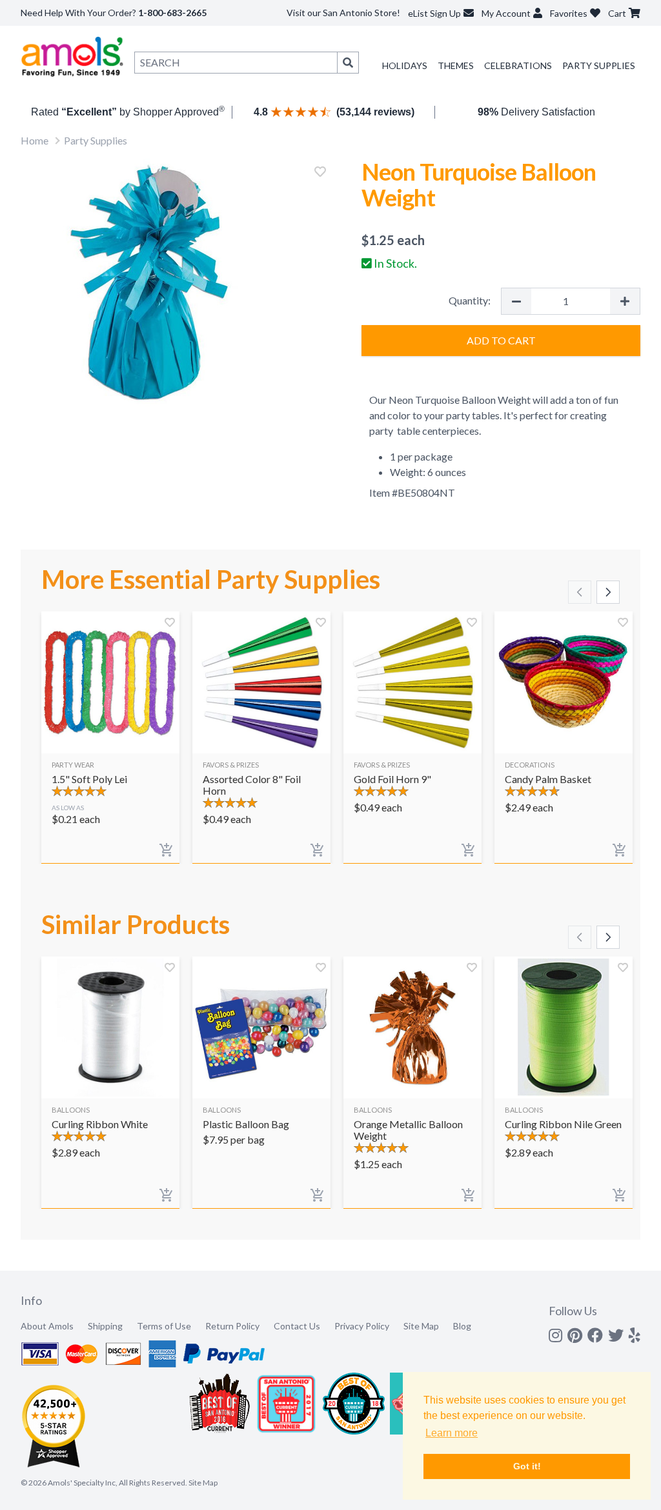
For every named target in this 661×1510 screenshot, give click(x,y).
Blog (462, 1325)
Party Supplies (598, 65)
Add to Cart (501, 340)
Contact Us (297, 1325)
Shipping (105, 1325)
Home (34, 140)
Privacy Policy (361, 1325)
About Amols (47, 1325)
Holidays (404, 65)
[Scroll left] (579, 592)
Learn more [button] (451, 1432)
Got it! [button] (527, 1466)
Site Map (421, 1325)
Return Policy (232, 1325)
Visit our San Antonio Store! (343, 12)
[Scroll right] (608, 592)
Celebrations (518, 65)
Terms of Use (164, 1325)
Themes (456, 65)
